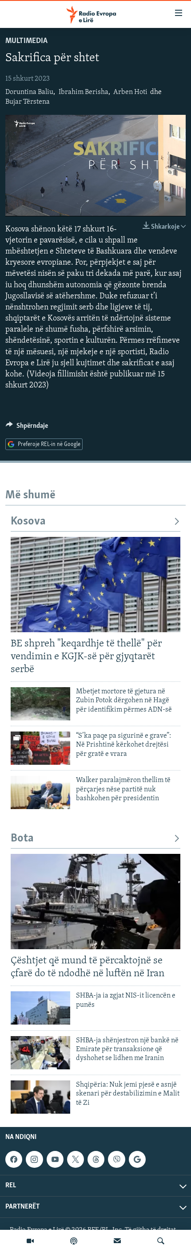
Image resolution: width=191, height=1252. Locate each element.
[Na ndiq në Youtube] (55, 1159)
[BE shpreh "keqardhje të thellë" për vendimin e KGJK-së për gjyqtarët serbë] (95, 584)
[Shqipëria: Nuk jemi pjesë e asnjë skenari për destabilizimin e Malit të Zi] (40, 1097)
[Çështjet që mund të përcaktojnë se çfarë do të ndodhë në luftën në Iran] (95, 901)
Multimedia (26, 41)
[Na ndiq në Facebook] (13, 1159)
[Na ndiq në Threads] (96, 1159)
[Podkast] (73, 1241)
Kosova (28, 522)
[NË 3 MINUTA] (117, 1241)
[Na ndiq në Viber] (116, 1159)
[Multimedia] (30, 1241)
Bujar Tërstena (27, 102)
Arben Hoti (130, 92)
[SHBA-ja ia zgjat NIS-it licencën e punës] (40, 1008)
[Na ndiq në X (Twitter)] (75, 1159)
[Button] (27, 427)
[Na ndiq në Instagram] (34, 1159)
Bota (22, 839)
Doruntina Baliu (29, 92)
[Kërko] (160, 1241)
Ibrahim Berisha (83, 92)
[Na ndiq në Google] (137, 1159)
